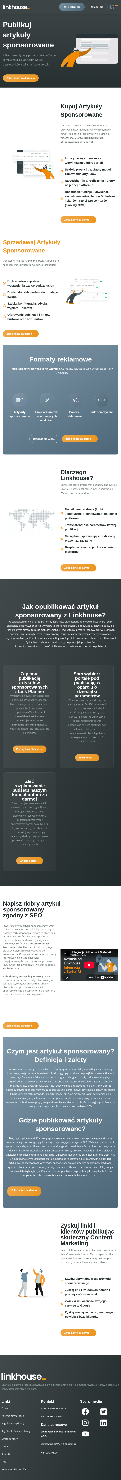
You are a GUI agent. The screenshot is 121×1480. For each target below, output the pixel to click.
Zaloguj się (97, 7)
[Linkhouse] (16, 7)
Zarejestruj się (72, 7)
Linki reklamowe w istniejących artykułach (46, 416)
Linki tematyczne (101, 412)
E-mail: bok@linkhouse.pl (53, 1408)
